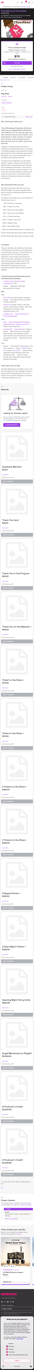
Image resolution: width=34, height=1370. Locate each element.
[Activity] (25, 2)
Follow (17, 63)
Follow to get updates (11, 1218)
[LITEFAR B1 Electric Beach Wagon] (15, 1251)
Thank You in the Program (15, 573)
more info (4, 96)
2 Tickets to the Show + (14, 786)
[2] (28, 324)
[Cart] (22, 2)
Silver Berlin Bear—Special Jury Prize (15, 324)
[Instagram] (10, 1302)
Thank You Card (10, 520)
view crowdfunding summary (17, 69)
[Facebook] (2, 1302)
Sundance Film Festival (11, 314)
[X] (5, 1302)
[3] (19, 345)
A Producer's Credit (12, 1106)
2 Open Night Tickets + (14, 946)
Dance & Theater (6, 102)
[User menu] (28, 2)
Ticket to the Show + (13, 680)
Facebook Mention (12, 466)
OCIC (5, 350)
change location (25, 6)
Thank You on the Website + (16, 626)
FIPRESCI (24, 348)
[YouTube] (8, 1302)
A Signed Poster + (11, 893)
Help (15, 1205)
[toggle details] (30, 1283)
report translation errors (14, 1314)
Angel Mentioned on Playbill (16, 1053)
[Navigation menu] (32, 2)
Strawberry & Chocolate (13, 10)
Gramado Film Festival (11, 329)
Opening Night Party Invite (16, 1000)
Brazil (22, 329)
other (3, 110)
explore (18, 1234)
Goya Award (7, 297)
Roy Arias (6, 13)
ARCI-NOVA (16, 350)
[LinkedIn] (13, 1302)
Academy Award (8, 281)
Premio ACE (7, 305)
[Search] (18, 2)
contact (10, 96)
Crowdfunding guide (25, 1205)
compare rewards (11, 425)
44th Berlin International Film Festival (16, 322)
